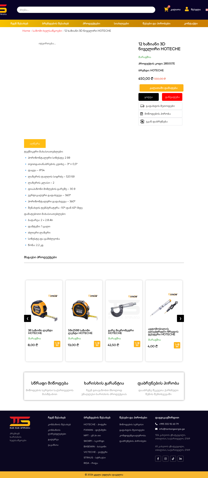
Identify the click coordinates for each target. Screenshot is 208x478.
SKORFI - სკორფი (94, 441)
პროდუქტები (91, 23)
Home (26, 30)
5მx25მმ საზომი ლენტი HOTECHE (80, 331)
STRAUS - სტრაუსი (95, 457)
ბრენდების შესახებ (55, 23)
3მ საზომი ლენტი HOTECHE (40, 331)
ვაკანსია (53, 444)
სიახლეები (121, 23)
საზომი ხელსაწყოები (47, 30)
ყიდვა (148, 97)
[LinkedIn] (180, 459)
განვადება (172, 97)
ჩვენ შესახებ (19, 23)
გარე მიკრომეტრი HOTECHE (121, 331)
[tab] (35, 143)
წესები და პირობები (156, 23)
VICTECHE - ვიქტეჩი (95, 452)
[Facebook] (158, 459)
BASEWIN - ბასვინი (95, 446)
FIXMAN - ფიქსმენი (95, 429)
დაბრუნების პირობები (132, 441)
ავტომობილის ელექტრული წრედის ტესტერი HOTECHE (163, 331)
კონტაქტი (191, 23)
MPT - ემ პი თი (92, 435)
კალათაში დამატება (164, 87)
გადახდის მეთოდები (131, 429)
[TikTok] (173, 459)
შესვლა (196, 9)
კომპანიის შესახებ (59, 424)
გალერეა (53, 439)
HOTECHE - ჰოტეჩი (95, 424)
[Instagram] (166, 459)
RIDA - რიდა (91, 463)
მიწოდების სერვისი (131, 424)
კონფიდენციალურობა (132, 435)
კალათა (176, 9)
